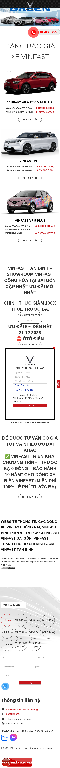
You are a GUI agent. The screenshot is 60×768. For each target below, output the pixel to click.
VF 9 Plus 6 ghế (21, 644)
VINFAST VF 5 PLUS (30, 220)
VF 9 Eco (7, 644)
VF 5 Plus (21, 620)
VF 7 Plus (21, 632)
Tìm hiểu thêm (30, 497)
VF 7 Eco (7, 632)
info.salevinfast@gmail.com (20, 719)
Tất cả (7, 620)
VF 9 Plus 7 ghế (34, 644)
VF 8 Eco (34, 632)
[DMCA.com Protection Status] (30, 567)
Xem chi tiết (30, 119)
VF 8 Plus (48, 632)
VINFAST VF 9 (30, 161)
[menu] (54, 4)
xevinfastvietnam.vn (16, 723)
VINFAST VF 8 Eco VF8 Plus (30, 102)
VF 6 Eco (34, 620)
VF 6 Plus (48, 620)
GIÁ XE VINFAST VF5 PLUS (30, 318)
